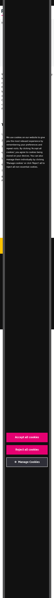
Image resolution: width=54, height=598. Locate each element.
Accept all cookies (27, 437)
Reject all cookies (27, 450)
